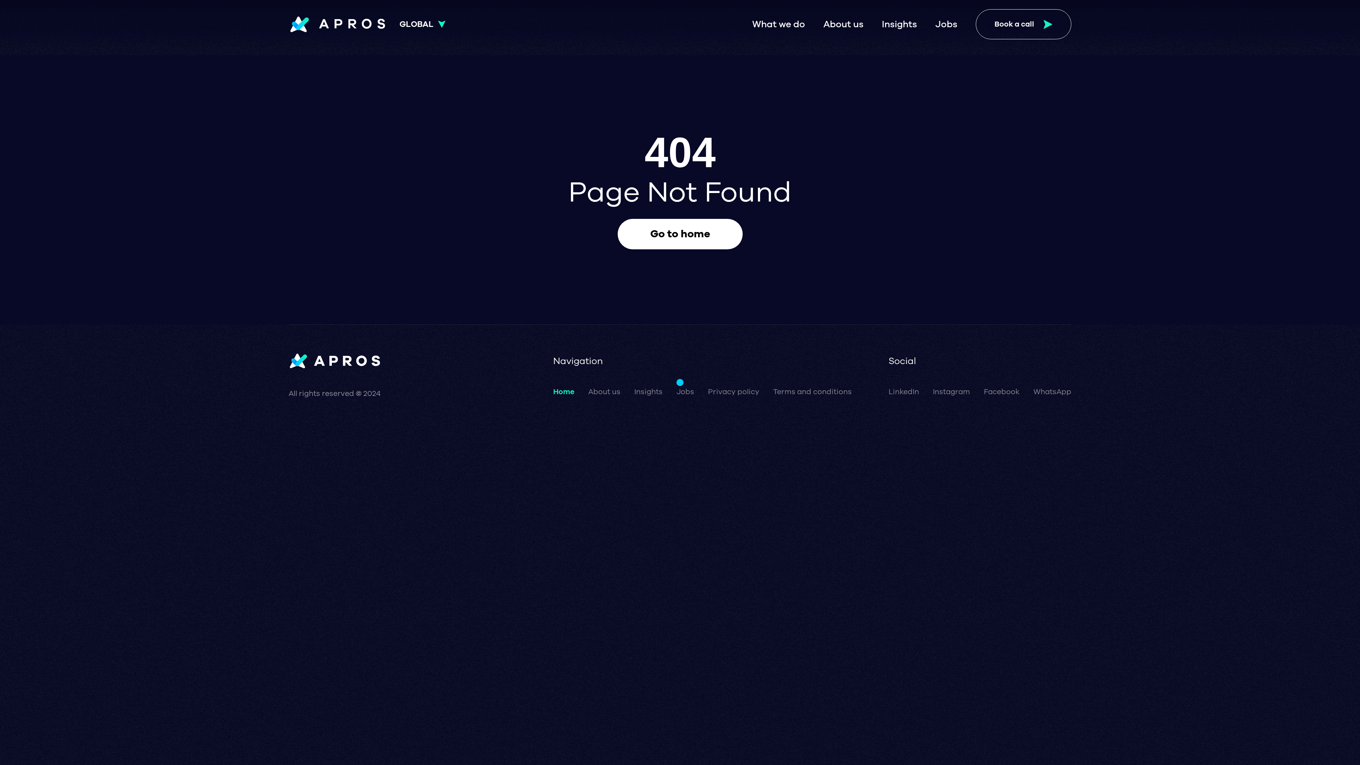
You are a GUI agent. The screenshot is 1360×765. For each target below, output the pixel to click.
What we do (778, 24)
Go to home (680, 234)
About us (843, 24)
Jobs (946, 24)
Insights (899, 24)
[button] (422, 24)
